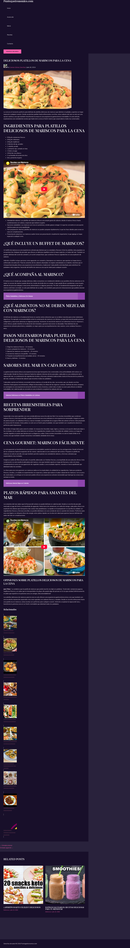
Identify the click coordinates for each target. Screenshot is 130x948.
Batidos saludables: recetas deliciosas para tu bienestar (64, 908)
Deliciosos (6, 910)
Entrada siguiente (6, 848)
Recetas (9, 35)
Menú (9, 26)
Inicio (9, 8)
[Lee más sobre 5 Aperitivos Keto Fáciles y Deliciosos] (23, 885)
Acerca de (10, 17)
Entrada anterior (6, 845)
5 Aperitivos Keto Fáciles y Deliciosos (22, 907)
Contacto (10, 43)
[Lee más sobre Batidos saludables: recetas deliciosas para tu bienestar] (65, 885)
